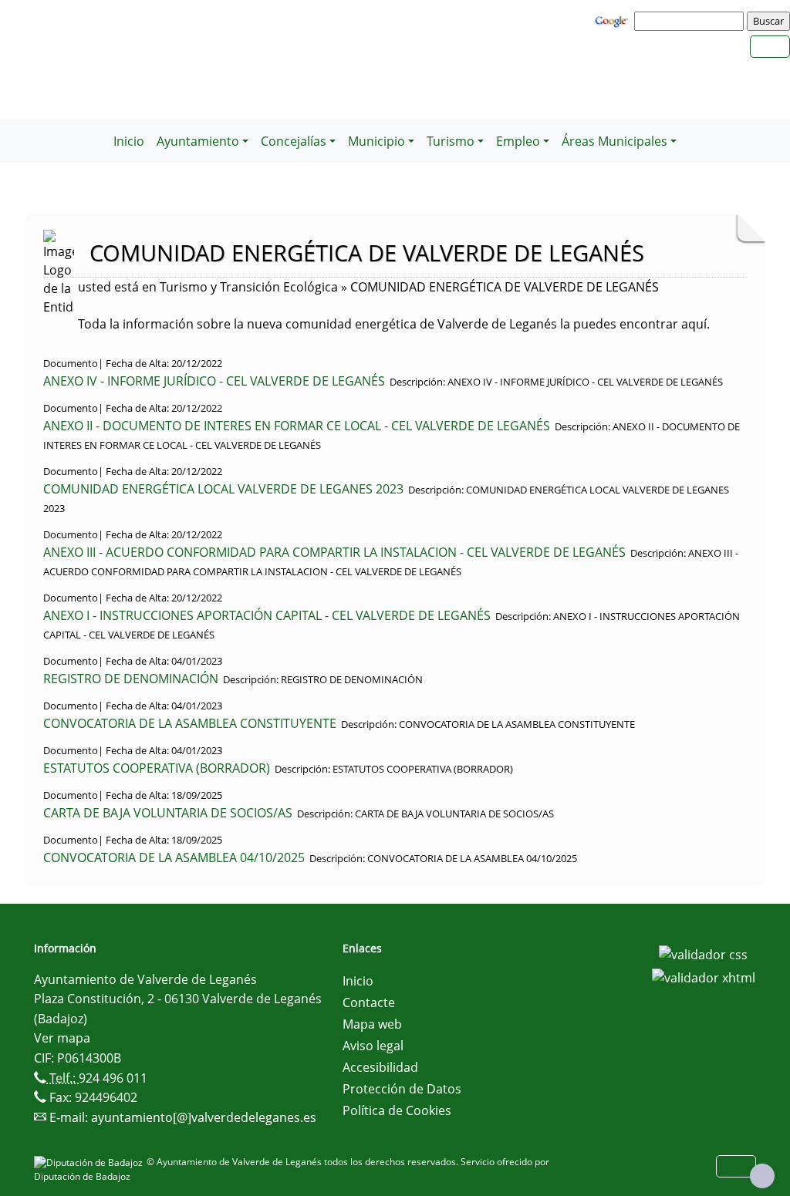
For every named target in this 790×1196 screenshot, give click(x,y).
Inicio (128, 141)
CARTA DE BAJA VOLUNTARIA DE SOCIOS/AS (167, 812)
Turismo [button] (450, 141)
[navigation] (691, 21)
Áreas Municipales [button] (614, 141)
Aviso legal (373, 1045)
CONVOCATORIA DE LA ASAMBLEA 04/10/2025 (174, 857)
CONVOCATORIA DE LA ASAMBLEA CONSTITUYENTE (189, 723)
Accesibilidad (380, 1067)
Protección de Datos (402, 1088)
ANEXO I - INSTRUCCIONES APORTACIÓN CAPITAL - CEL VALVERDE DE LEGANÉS (267, 615)
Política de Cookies (397, 1110)
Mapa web (372, 1024)
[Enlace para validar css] (703, 953)
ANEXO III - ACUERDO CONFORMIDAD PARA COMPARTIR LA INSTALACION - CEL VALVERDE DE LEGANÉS (334, 552)
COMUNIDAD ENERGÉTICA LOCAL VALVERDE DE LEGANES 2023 (223, 488)
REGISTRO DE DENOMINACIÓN (130, 678)
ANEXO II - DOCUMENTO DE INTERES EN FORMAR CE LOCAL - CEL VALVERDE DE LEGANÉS (296, 425)
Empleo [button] (518, 141)
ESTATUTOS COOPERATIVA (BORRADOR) (156, 768)
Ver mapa (62, 1037)
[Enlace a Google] (613, 20)
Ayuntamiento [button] (198, 141)
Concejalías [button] (293, 141)
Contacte (369, 1002)
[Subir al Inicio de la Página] (762, 1176)
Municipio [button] (376, 141)
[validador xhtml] (703, 976)
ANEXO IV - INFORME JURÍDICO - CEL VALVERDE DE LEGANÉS (214, 380)
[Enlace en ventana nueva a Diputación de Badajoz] (90, 1161)
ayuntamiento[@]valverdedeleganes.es (203, 1117)
